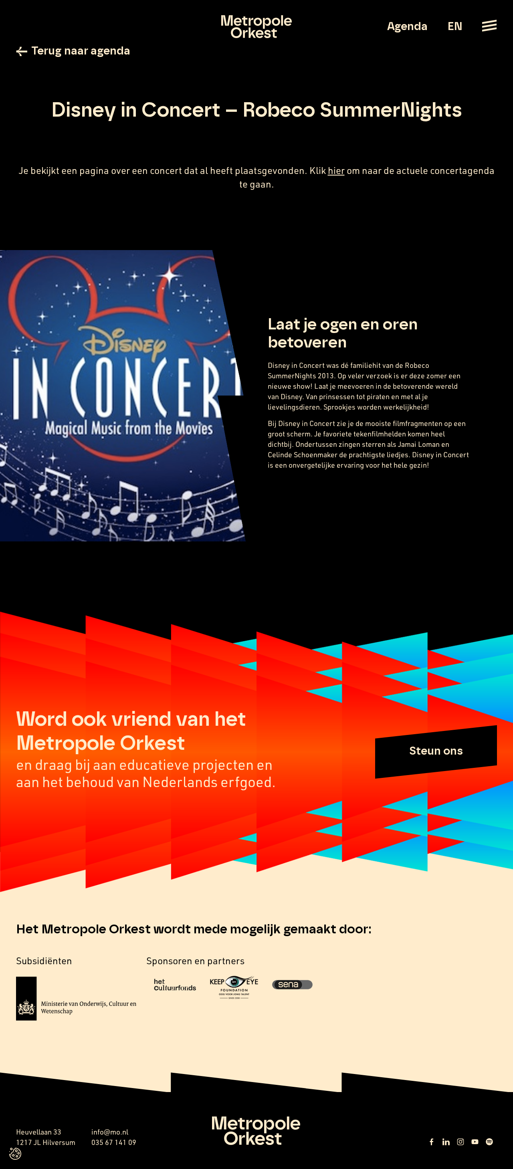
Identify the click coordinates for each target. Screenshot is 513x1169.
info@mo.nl (109, 1131)
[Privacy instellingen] (15, 1154)
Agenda (407, 26)
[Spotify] (489, 1142)
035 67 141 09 (113, 1142)
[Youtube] (475, 1142)
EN (455, 26)
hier (336, 170)
